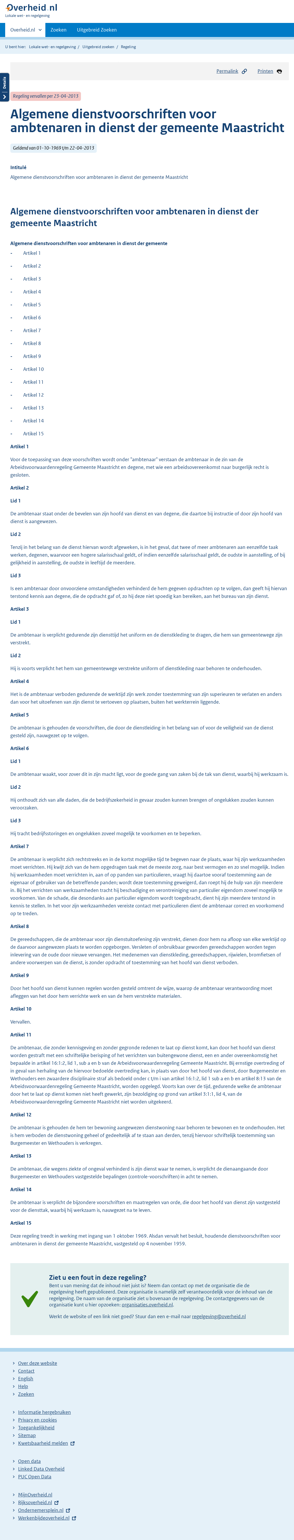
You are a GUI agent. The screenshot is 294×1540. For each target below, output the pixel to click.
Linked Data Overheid (41, 1469)
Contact (26, 1371)
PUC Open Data (34, 1477)
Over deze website (37, 1363)
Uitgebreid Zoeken (97, 30)
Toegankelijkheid (36, 1427)
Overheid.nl (22, 32)
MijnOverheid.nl (35, 1495)
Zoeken (59, 30)
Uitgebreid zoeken (98, 46)
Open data (29, 1461)
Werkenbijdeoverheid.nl (43, 1518)
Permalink (227, 71)
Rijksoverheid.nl (35, 1502)
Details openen (4, 87)
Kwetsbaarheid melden (43, 1443)
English (25, 1378)
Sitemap (27, 1435)
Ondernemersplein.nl (40, 1510)
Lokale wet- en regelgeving (52, 46)
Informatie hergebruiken (44, 1412)
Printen (265, 71)
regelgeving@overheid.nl (219, 1316)
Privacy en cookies (37, 1420)
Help (23, 1386)
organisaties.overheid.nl (147, 1305)
